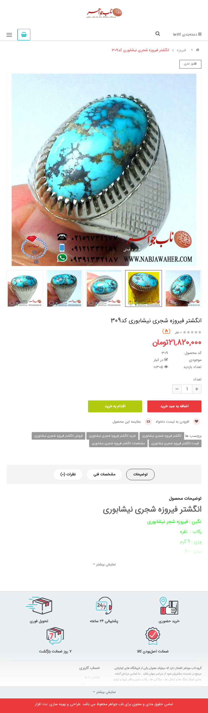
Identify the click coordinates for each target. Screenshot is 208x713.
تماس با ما (92, 677)
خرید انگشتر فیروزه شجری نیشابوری (112, 436)
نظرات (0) (68, 474)
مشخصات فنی (104, 474)
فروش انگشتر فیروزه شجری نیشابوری (58, 436)
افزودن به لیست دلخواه (173, 422)
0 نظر (178, 332)
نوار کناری (189, 64)
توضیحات (140, 474)
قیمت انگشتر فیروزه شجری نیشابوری (175, 443)
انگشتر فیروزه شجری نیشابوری (161, 436)
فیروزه (181, 50)
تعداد (197, 379)
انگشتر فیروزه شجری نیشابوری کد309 (140, 50)
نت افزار (41, 704)
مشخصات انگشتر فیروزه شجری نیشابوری (118, 443)
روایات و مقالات (89, 684)
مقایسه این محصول (127, 422)
